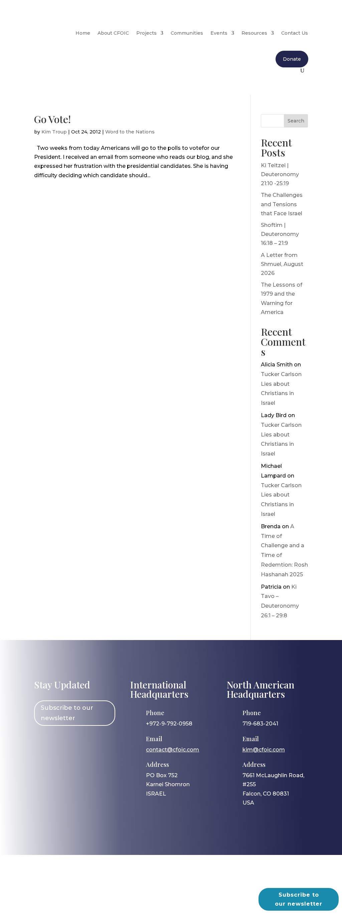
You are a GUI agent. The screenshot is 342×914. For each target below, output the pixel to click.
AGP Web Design (181, 889)
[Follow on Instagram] (61, 741)
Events (218, 33)
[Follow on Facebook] (42, 741)
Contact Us (294, 33)
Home (82, 33)
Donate (292, 59)
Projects (146, 33)
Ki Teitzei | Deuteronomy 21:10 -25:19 (280, 174)
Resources (254, 33)
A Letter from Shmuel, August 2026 (282, 264)
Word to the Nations (130, 132)
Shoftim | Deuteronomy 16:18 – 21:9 (280, 234)
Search (296, 121)
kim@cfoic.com (263, 749)
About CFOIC (113, 33)
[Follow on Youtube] (100, 741)
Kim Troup (54, 132)
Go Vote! (52, 119)
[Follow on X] (81, 741)
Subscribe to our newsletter (67, 713)
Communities (187, 33)
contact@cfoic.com (172, 749)
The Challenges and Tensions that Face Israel (282, 204)
